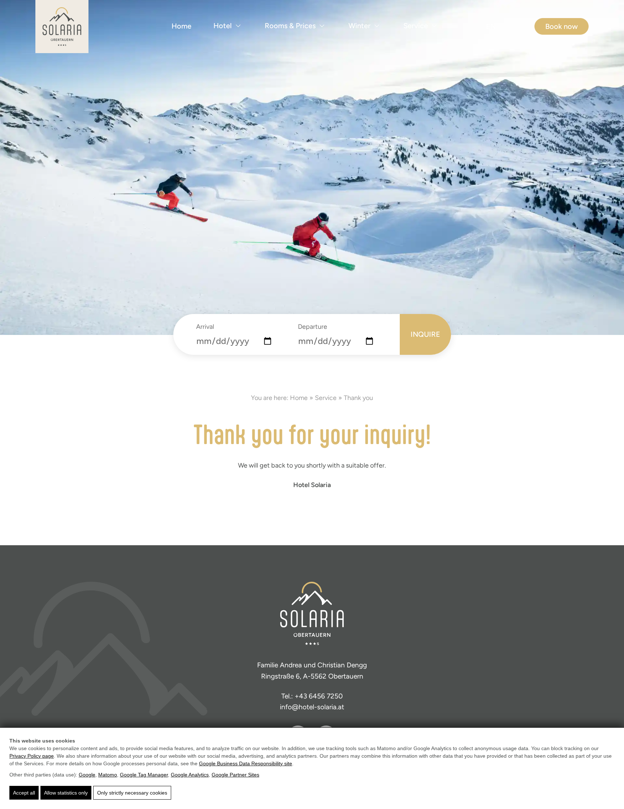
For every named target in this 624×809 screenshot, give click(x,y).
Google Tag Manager (144, 775)
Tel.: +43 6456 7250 (312, 696)
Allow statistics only (66, 793)
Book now (561, 26)
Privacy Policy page (31, 756)
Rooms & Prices (290, 25)
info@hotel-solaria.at (312, 707)
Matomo (107, 775)
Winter (359, 25)
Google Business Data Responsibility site (245, 763)
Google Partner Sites (235, 775)
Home (181, 26)
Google (87, 775)
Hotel (222, 25)
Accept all (24, 793)
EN (491, 26)
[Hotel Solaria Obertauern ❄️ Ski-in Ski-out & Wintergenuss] (62, 26)
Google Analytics (190, 775)
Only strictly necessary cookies (132, 793)
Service (415, 25)
